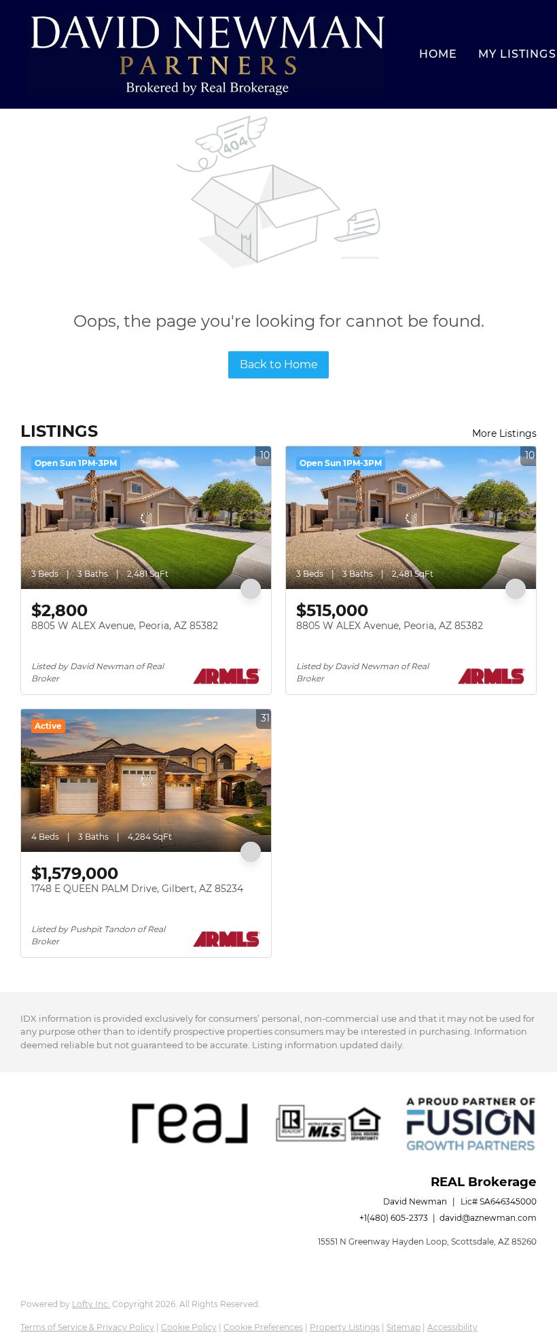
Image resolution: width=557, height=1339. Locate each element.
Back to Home (279, 364)
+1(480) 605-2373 (393, 1218)
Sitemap (403, 1327)
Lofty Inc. (91, 1304)
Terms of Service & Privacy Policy (87, 1327)
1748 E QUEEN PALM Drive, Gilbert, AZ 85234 (137, 888)
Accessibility (452, 1327)
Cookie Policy (189, 1327)
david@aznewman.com (488, 1218)
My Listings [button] (517, 54)
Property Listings (345, 1327)
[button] (206, 54)
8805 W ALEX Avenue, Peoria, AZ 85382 (124, 626)
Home (438, 54)
